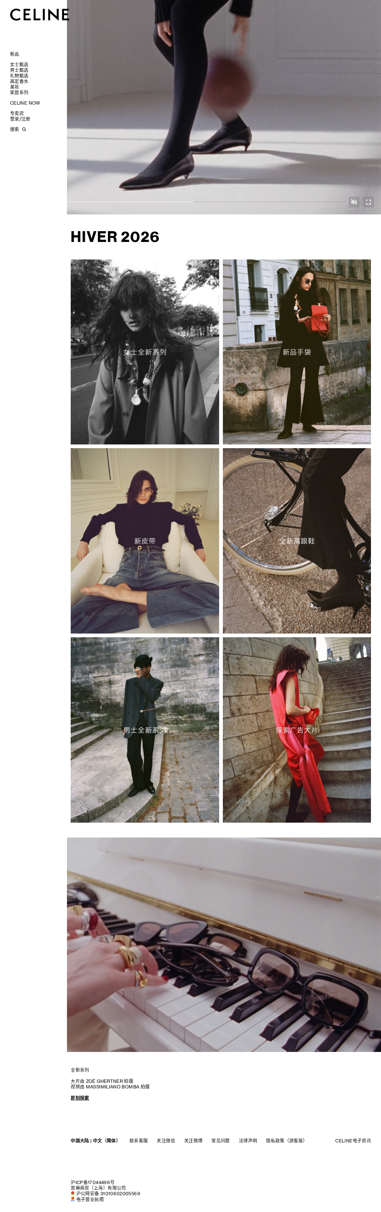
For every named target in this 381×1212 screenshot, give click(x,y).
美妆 (14, 87)
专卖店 (17, 113)
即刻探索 (80, 1098)
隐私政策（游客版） (286, 1141)
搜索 (14, 129)
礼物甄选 (19, 76)
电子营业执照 (90, 1199)
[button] (354, 202)
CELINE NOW (25, 103)
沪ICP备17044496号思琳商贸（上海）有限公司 (98, 1185)
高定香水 (19, 81)
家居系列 (19, 92)
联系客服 (138, 1141)
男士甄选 (19, 70)
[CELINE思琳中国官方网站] (40, 14)
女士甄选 (19, 64)
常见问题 (220, 1141)
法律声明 (248, 1141)
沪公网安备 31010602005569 (108, 1193)
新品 (14, 54)
